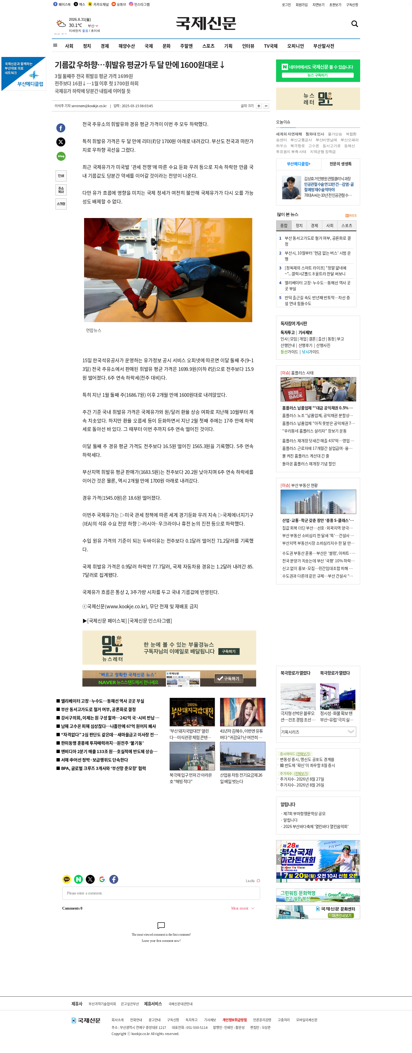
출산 (321, 338)
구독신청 (352, 4)
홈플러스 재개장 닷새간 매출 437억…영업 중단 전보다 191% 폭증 (335, 440)
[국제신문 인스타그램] (150, 620)
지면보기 (319, 4)
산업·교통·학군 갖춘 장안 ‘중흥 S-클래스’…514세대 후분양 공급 (334, 520)
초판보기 (335, 4)
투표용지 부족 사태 (291, 152)
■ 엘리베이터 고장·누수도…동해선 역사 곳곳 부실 (100, 701)
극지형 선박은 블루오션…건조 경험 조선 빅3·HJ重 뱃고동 (298, 719)
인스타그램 (141, 4)
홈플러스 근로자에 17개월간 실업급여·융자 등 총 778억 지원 (331, 448)
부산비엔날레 (326, 140)
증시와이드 (295, 753)
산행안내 (288, 345)
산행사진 (323, 345)
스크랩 (61, 204)
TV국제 (271, 45)
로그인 (286, 4)
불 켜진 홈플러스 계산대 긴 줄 (305, 455)
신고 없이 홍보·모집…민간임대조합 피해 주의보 (321, 568)
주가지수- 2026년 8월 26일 (302, 785)
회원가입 (302, 4)
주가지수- (294, 773)
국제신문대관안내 (180, 1003)
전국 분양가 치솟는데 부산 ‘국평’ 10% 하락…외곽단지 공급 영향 (333, 560)
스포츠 (208, 45)
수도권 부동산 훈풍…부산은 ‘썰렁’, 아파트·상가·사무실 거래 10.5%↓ (338, 553)
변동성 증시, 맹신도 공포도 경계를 (307, 759)
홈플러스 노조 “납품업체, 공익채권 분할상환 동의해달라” (328, 415)
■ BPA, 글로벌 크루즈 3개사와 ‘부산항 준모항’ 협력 (101, 768)
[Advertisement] (318, 625)
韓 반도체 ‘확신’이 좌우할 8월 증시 (307, 765)
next (357, 859)
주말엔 (186, 45)
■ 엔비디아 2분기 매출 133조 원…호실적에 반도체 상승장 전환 (111, 751)
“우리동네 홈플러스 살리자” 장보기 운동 (314, 430)
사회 (69, 45)
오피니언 (295, 45)
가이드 (289, 351)
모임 (293, 338)
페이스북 (65, 4)
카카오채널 (100, 4)
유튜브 (121, 4)
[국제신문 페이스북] (107, 620)
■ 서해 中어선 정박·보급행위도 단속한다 (92, 760)
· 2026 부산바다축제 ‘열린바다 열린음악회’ (314, 826)
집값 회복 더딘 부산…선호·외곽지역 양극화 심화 (321, 528)
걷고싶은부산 (130, 1003)
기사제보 (210, 1019)
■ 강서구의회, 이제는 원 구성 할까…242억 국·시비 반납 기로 (109, 718)
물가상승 (335, 134)
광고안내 (155, 1019)
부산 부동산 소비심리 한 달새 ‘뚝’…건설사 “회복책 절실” (327, 535)
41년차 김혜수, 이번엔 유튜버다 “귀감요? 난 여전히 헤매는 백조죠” (241, 737)
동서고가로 (332, 146)
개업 (302, 338)
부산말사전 (323, 45)
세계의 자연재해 (289, 134)
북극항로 (297, 146)
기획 (228, 45)
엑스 (82, 4)
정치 (87, 45)
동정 (331, 338)
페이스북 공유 (61, 129)
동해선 (349, 146)
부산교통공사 (301, 140)
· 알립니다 (289, 820)
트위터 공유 (61, 143)
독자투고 (192, 1019)
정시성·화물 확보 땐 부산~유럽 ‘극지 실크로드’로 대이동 (336, 719)
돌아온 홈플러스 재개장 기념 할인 (308, 463)
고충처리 (284, 1019)
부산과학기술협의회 (102, 1003)
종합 (284, 225)
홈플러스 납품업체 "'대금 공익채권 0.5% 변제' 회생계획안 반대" (334, 407)
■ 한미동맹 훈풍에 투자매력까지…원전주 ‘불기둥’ (100, 743)
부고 (340, 338)
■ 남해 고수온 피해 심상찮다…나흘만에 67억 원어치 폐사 (106, 726)
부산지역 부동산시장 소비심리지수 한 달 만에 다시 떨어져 (328, 543)
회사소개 (118, 1019)
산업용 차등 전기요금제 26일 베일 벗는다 (241, 778)
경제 (105, 45)
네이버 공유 (61, 157)
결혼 (312, 338)
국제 (149, 45)
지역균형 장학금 (323, 152)
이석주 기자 (63, 105)
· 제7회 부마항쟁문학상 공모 (303, 813)
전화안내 (136, 1019)
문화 (167, 45)
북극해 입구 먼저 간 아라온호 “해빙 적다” (191, 778)
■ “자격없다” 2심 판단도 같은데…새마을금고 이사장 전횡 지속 (111, 734)
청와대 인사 (314, 134)
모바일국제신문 (307, 1019)
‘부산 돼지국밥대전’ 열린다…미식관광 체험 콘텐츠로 (190, 737)
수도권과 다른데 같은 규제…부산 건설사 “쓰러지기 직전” (328, 576)
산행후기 (305, 345)
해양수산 (127, 45)
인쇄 (61, 176)
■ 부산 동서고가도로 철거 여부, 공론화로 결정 (96, 709)
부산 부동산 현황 (299, 485)
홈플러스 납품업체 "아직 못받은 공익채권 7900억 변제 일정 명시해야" (338, 423)
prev (279, 859)
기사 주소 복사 (61, 190)
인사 (284, 338)
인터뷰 (248, 45)
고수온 (313, 146)
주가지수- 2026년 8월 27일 (302, 779)
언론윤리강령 (262, 1019)
